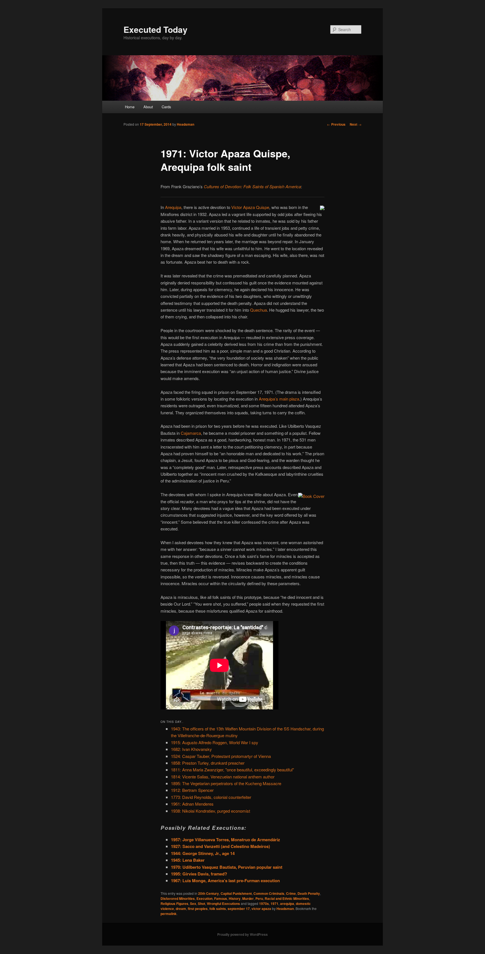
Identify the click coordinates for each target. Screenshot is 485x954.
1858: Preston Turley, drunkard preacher (207, 763)
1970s (264, 903)
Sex (193, 903)
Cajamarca (191, 433)
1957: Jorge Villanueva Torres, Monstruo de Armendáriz (225, 839)
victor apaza (261, 908)
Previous (336, 124)
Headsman (185, 124)
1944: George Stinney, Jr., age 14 (203, 853)
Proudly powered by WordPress (242, 934)
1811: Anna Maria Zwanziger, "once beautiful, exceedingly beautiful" (232, 770)
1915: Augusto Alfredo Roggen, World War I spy (214, 742)
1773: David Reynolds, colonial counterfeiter (211, 797)
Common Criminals (268, 893)
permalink (169, 913)
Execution (204, 898)
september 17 (239, 908)
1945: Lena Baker (188, 860)
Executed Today (155, 29)
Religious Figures (174, 903)
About (148, 106)
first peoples (198, 908)
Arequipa (173, 207)
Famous (220, 898)
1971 (274, 903)
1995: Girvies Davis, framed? (199, 874)
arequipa (287, 903)
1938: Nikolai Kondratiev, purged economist (210, 811)
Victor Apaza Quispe (250, 207)
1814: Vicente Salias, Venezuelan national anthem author (222, 777)
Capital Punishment (236, 893)
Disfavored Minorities (178, 898)
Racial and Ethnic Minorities (287, 898)
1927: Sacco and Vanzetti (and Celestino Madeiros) (220, 846)
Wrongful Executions (223, 903)
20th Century (208, 893)
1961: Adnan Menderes (192, 804)
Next (356, 124)
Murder (248, 898)
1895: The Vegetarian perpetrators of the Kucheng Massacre (226, 783)
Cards (166, 106)
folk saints (217, 908)
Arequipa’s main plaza (279, 399)
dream (181, 908)
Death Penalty (309, 893)
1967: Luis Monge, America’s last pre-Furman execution (225, 880)
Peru (259, 898)
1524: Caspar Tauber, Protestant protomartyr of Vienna (221, 756)
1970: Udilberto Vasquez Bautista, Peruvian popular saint (226, 867)
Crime (291, 893)
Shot (201, 903)
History (235, 898)
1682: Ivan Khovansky (191, 749)
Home (129, 106)
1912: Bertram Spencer (192, 790)
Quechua (258, 310)
